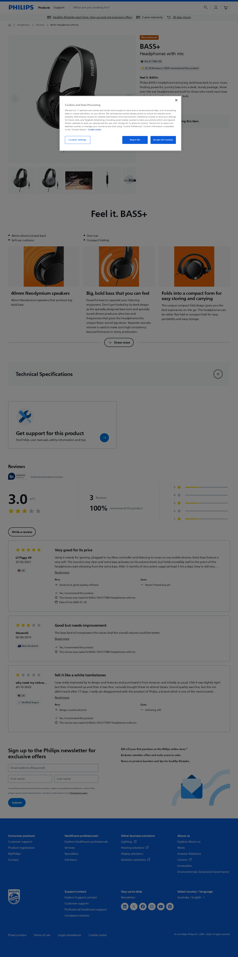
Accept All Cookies (163, 140)
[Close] (176, 100)
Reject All (135, 140)
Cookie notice (94, 129)
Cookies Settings (77, 140)
